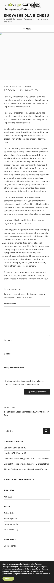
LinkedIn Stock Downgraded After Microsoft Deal (26, 458)
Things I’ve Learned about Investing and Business (27, 469)
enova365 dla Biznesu (26, 15)
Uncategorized (11, 546)
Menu (28, 29)
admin (28, 86)
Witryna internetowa (14, 367)
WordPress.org (11, 529)
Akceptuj (8, 579)
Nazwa (8, 340)
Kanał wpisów (10, 518)
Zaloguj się (9, 513)
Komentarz (10, 304)
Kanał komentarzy (12, 524)
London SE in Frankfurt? (15, 448)
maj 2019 (8, 497)
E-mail (7, 354)
